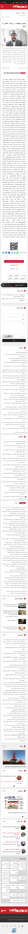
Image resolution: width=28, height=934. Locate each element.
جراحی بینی (6, 863)
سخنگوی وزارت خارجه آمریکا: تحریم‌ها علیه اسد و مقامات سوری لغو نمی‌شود (13, 295)
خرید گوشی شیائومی (23, 868)
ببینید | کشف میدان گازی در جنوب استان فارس (15, 767)
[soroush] (3, 253)
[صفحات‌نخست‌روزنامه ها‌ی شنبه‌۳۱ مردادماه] (14, 802)
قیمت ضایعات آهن (14, 886)
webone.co (23, 878)
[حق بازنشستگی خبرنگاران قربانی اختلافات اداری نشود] (23, 835)
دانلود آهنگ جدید (14, 871)
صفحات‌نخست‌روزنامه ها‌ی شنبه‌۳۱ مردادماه (17, 813)
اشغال (16, 278)
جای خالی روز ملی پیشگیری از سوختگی (12, 776)
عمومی (17, 13)
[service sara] (21, 3)
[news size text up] (3, 68)
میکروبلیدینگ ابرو (23, 886)
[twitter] (12, 253)
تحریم (16, 275)
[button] (18, 786)
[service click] (13, 3)
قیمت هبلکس (23, 895)
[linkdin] (6, 253)
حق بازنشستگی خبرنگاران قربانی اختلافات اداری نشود (11, 837)
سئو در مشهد (6, 870)
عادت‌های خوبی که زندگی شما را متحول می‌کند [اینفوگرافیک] (13, 299)
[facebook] (9, 253)
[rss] (4, 926)
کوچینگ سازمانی (7, 890)
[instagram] (8, 926)
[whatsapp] (18, 253)
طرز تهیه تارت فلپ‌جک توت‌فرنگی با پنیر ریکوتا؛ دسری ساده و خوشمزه (14, 497)
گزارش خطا (12, 265)
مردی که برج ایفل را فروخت (12, 620)
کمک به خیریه (6, 882)
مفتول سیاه (7, 885)
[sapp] (23, 926)
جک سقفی (15, 895)
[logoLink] (20, 6)
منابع (10, 278)
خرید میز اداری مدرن (6, 896)
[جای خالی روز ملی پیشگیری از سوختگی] (23, 777)
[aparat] (19, 926)
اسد (10, 275)
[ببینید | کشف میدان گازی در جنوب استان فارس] (14, 757)
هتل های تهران (6, 878)
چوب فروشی (23, 863)
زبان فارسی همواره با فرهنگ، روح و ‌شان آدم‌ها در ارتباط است (11, 827)
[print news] (3, 17)
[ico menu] (3, 6)
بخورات (7, 867)
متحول (22, 278)
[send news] (5, 17)
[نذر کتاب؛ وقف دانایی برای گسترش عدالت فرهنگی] (23, 844)
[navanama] (25, 3)
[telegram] (15, 253)
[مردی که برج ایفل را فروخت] (22, 621)
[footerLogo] (18, 910)
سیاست (23, 13)
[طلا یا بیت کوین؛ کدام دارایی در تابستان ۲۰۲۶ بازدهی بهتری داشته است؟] (22, 628)
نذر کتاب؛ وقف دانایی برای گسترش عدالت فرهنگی (11, 845)
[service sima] (17, 3)
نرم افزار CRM (6, 874)
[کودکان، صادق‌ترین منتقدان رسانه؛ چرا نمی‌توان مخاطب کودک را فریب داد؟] (22, 605)
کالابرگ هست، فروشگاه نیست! (12, 616)
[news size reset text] (6, 68)
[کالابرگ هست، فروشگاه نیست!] (22, 613)
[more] (4, 598)
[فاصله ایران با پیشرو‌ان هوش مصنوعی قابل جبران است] (23, 851)
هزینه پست (14, 867)
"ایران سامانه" (18, 922)
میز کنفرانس (14, 901)
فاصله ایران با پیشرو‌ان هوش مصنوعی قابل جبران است (11, 852)
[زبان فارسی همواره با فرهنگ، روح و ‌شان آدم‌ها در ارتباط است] (23, 827)
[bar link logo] (3, 2)
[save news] (8, 17)
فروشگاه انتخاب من (14, 879)
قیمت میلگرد (23, 901)
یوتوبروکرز (15, 863)
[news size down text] (8, 68)
